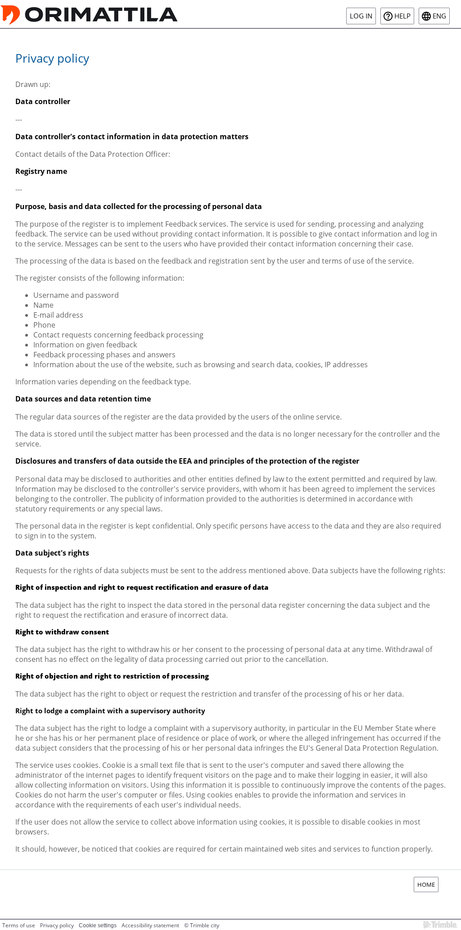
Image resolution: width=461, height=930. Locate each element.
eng (439, 16)
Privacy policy (57, 925)
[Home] (89, 14)
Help (402, 16)
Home (426, 884)
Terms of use (18, 925)
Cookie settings (98, 925)
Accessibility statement (150, 925)
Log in (361, 16)
